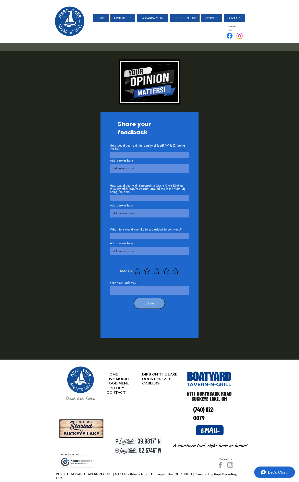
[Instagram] (239, 36)
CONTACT (116, 392)
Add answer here (121, 160)
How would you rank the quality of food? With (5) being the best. (147, 147)
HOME (112, 374)
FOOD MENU (118, 383)
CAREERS (151, 383)
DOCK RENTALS (156, 379)
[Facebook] (230, 36)
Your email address (123, 282)
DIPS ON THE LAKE (159, 374)
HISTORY (115, 388)
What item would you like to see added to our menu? (146, 229)
